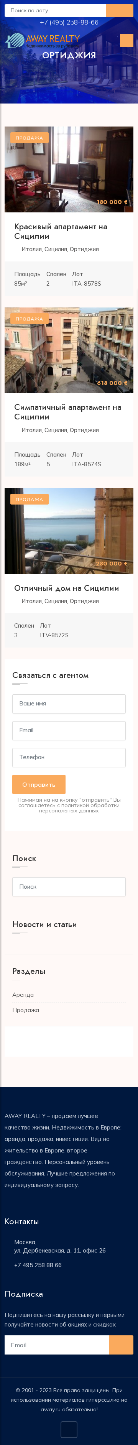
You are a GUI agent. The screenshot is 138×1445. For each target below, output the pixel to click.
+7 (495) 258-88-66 (70, 22)
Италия (31, 249)
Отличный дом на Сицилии (66, 588)
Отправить (39, 784)
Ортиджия (84, 249)
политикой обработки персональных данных (79, 808)
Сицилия (55, 249)
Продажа (25, 1010)
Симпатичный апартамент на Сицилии (68, 411)
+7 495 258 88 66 (38, 1265)
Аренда (23, 994)
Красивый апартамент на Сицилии (60, 231)
